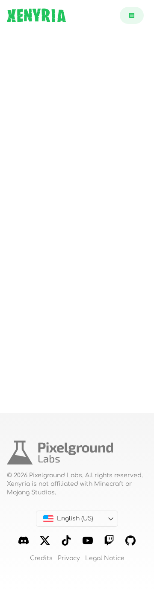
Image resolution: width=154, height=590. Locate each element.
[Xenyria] (36, 15)
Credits (41, 558)
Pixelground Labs (55, 475)
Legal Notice (104, 558)
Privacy (69, 558)
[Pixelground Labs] (60, 456)
